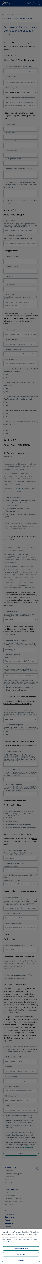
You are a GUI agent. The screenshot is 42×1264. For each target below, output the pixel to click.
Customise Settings (21, 1248)
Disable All (21, 1254)
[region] (21, 1246)
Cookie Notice (7, 1242)
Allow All (21, 1260)
